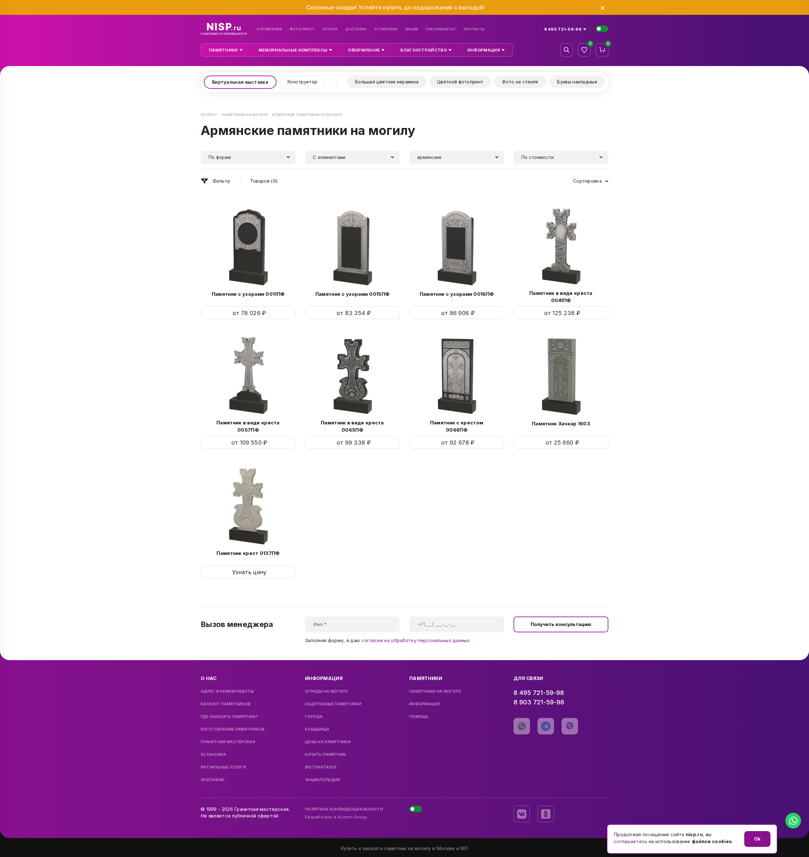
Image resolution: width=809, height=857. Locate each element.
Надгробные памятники (333, 704)
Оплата (330, 29)
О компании (269, 29)
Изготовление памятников (233, 729)
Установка (385, 29)
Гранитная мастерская (228, 742)
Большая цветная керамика (386, 81)
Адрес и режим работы (227, 691)
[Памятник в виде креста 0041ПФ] (561, 244)
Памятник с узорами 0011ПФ (248, 294)
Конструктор (302, 81)
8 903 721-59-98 (539, 702)
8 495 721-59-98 (539, 693)
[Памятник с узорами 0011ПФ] (248, 245)
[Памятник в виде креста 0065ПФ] (352, 374)
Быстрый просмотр (248, 313)
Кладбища (317, 729)
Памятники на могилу (435, 691)
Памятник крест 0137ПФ (247, 553)
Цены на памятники (328, 742)
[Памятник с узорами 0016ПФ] (456, 245)
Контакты (474, 29)
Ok (757, 839)
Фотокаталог (321, 767)
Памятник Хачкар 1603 (561, 424)
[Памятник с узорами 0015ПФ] (352, 245)
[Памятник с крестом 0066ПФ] (456, 374)
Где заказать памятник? (229, 717)
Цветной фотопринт (460, 81)
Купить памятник (325, 755)
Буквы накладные (577, 81)
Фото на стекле (520, 81)
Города (314, 717)
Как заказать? (441, 29)
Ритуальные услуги (223, 767)
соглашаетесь (631, 841)
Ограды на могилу (326, 691)
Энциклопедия (322, 780)
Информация (424, 704)
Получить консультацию (561, 624)
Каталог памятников (225, 704)
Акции (411, 29)
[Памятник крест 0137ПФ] (248, 504)
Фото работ (302, 29)
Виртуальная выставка (240, 82)
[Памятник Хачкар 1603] (561, 374)
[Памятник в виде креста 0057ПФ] (248, 374)
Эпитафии (212, 780)
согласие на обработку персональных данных (416, 640)
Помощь (419, 717)
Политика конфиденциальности (344, 809)
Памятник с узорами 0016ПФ (457, 294)
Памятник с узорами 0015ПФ (352, 294)
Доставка (356, 29)
